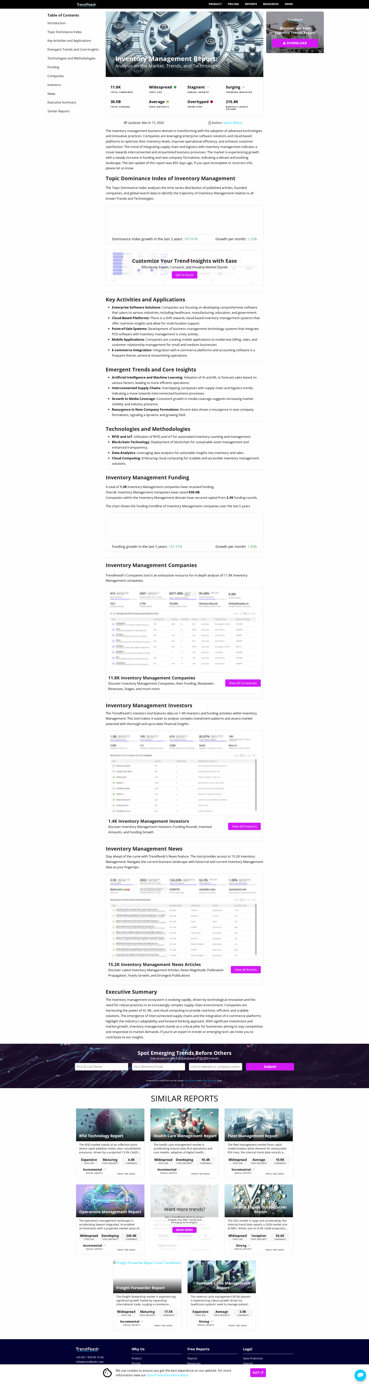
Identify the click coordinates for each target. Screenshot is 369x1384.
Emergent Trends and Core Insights (73, 49)
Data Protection (253, 1358)
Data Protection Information (167, 1375)
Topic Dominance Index (64, 32)
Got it (258, 1373)
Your (158, 1066)
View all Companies (243, 683)
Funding (53, 67)
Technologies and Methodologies (71, 58)
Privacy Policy (190, 1080)
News (51, 94)
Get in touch (185, 275)
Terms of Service (208, 1080)
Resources (271, 4)
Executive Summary (61, 102)
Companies (55, 76)
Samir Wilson (233, 123)
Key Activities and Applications (69, 40)
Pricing (233, 4)
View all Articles (246, 970)
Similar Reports (58, 111)
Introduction (56, 23)
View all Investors (244, 826)
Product (215, 4)
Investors (54, 85)
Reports (251, 4)
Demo (289, 4)
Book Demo (184, 1230)
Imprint (248, 1363)
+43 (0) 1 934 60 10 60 (90, 1357)
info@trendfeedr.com (90, 1362)
